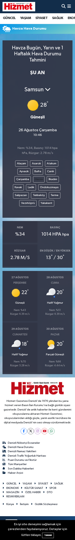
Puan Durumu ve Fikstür (22, 460)
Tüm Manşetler (17, 464)
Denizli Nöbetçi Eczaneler (24, 442)
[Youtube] (44, 431)
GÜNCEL (9, 18)
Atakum (51, 163)
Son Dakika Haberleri (21, 468)
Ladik (31, 187)
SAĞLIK (57, 18)
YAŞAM (25, 18)
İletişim (24, 504)
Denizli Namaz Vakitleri (22, 451)
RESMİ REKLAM (15, 496)
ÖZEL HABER (33, 492)
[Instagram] (37, 431)
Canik (50, 171)
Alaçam (21, 163)
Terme (54, 195)
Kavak (18, 187)
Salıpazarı (21, 195)
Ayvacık (24, 171)
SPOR (52, 488)
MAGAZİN (12, 492)
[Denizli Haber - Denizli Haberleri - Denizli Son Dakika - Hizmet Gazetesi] (18, 6)
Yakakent (46, 203)
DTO (49, 492)
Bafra (37, 171)
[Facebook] (24, 431)
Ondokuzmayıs (49, 187)
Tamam (48, 535)
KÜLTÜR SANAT (34, 488)
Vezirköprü (28, 203)
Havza (39, 179)
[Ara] (64, 6)
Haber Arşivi (15, 472)
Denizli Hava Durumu (20, 447)
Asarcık (36, 163)
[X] (31, 431)
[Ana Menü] (69, 6)
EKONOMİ (12, 488)
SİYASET (41, 18)
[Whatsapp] (51, 431)
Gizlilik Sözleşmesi (46, 504)
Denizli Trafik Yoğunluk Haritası (27, 455)
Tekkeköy (39, 195)
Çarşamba (22, 179)
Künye (10, 504)
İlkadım (53, 179)
